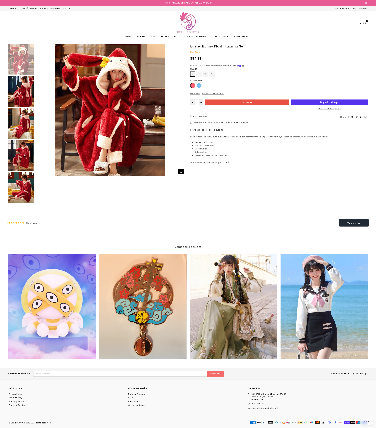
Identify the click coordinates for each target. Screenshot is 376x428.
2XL (212, 74)
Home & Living (169, 36)
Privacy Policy (15, 394)
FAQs (130, 397)
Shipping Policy (16, 401)
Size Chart (195, 94)
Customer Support (137, 405)
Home (128, 36)
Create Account (348, 8)
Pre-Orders (134, 401)
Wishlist (363, 8)
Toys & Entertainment (195, 36)
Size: (193, 69)
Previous (37, 109)
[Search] (359, 22)
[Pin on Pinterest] (357, 117)
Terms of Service (17, 405)
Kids (153, 36)
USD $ (11, 8)
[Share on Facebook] (349, 117)
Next (183, 109)
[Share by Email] (366, 117)
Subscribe (215, 373)
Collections (221, 36)
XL (205, 74)
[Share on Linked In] (361, 117)
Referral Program (136, 394)
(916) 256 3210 (258, 403)
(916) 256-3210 (30, 8)
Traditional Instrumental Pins (52, 302)
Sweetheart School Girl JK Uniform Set (233, 302)
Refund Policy (15, 397)
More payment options (329, 108)
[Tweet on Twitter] (352, 117)
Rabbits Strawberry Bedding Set (324, 302)
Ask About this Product (213, 94)
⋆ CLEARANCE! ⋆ (242, 36)
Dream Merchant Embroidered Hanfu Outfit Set (143, 302)
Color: (196, 80)
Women (141, 36)
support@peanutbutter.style (55, 8)
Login (335, 8)
